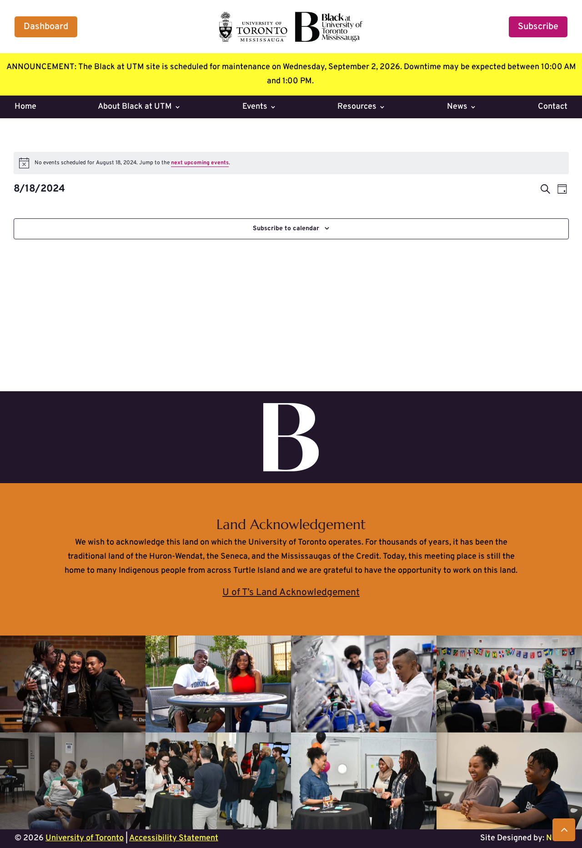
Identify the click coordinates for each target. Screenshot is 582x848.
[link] (291, 40)
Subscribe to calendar (286, 228)
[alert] (291, 163)
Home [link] (25, 108)
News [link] (457, 108)
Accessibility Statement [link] (173, 838)
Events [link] (254, 108)
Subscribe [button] (538, 27)
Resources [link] (356, 108)
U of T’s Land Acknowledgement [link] (291, 592)
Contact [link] (552, 108)
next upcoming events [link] (200, 163)
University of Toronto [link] (84, 838)
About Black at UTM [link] (135, 108)
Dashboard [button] (46, 27)
